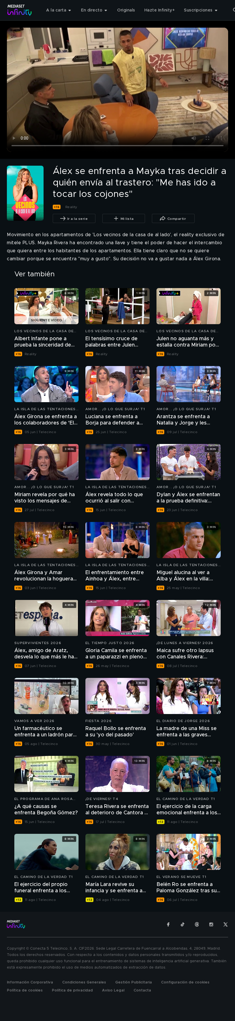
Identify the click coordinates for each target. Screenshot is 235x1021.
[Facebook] (168, 924)
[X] (225, 924)
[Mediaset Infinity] (19, 10)
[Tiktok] (182, 924)
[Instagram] (211, 924)
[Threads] (196, 924)
